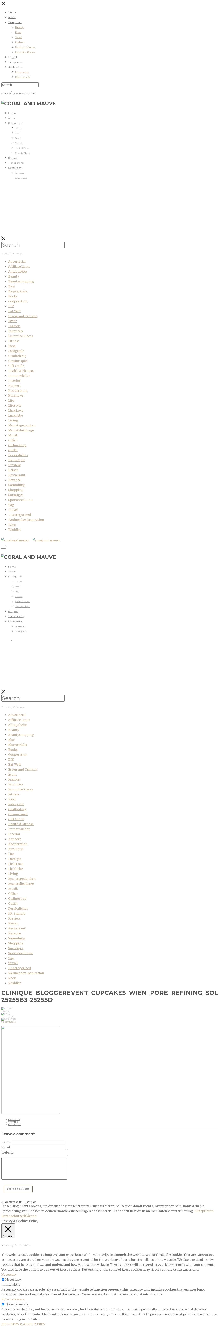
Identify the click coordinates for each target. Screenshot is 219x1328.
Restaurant (16, 475)
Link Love (15, 410)
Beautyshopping (21, 281)
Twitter (13, 1122)
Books (13, 296)
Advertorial (17, 261)
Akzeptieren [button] (204, 1211)
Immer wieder (19, 376)
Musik (13, 435)
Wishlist (14, 530)
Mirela (5, 1011)
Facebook (14, 1119)
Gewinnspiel (18, 361)
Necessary (13, 1279)
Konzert (14, 386)
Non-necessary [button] (12, 1299)
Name (5, 1142)
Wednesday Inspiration (26, 520)
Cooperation (18, 301)
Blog (11, 286)
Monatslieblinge (21, 430)
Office (12, 440)
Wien (12, 525)
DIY (11, 306)
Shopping (15, 490)
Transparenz (15, 62)
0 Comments (8, 1022)
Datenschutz (23, 77)
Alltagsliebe (17, 271)
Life (11, 400)
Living (13, 420)
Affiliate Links (19, 266)
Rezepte (14, 480)
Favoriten (15, 331)
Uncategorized (19, 515)
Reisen (13, 470)
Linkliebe (15, 415)
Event (12, 321)
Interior (14, 381)
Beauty (19, 27)
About (12, 17)
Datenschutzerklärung (19, 1216)
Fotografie (16, 351)
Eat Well (14, 311)
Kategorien (15, 22)
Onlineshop (17, 445)
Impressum (22, 72)
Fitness (14, 341)
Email (5, 1147)
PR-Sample (16, 460)
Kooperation (18, 391)
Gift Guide (16, 366)
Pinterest (14, 1124)
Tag (11, 505)
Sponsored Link (20, 500)
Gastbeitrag (17, 356)
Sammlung (16, 485)
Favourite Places (25, 52)
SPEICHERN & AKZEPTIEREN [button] (23, 1324)
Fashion (19, 42)
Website (7, 1152)
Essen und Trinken (22, 316)
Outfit (13, 450)
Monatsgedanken (22, 425)
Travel (18, 37)
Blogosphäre (18, 291)
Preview (14, 465)
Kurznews (15, 396)
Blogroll (12, 57)
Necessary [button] (9, 1274)
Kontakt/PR (15, 67)
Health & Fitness (25, 47)
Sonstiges (15, 495)
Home (12, 12)
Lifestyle (14, 405)
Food (18, 32)
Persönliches (18, 455)
